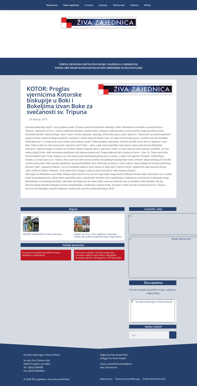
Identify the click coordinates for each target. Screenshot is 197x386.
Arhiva (147, 5)
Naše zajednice (71, 5)
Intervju (103, 5)
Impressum (106, 378)
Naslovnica (52, 5)
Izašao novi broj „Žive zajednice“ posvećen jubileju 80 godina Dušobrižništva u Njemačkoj (98, 235)
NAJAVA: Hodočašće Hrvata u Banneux (42, 234)
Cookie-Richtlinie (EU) (153, 378)
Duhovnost (119, 5)
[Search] (172, 335)
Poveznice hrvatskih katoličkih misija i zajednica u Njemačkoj (41, 254)
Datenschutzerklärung (127, 378)
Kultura (134, 5)
